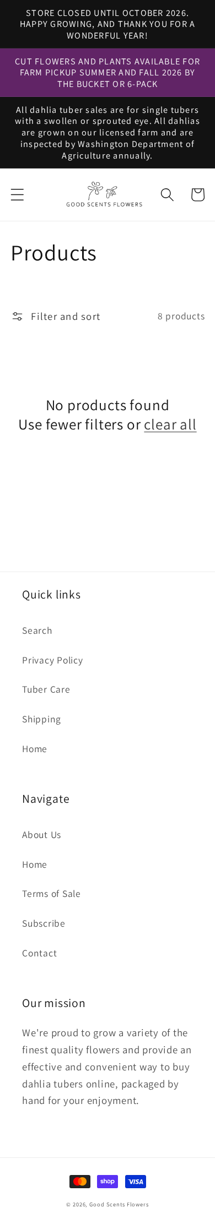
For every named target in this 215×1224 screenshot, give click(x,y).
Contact (39, 952)
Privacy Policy (52, 660)
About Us (41, 834)
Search (37, 630)
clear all (170, 424)
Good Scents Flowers (119, 1204)
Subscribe (44, 923)
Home (34, 748)
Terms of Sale (51, 893)
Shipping (41, 718)
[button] (17, 194)
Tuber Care (46, 689)
